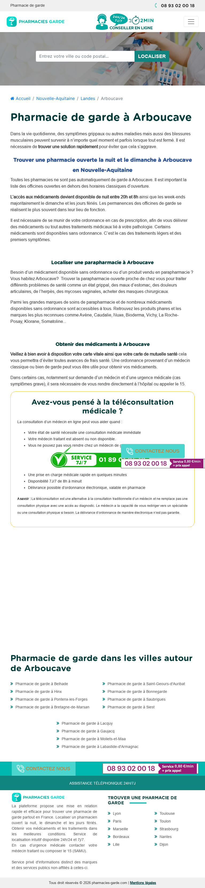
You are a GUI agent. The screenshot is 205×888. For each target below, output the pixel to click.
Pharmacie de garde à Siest (131, 707)
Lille (116, 844)
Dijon (163, 844)
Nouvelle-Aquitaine (55, 98)
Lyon (116, 813)
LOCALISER (152, 56)
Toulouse (167, 813)
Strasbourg (168, 829)
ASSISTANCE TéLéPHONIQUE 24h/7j (102, 783)
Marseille (120, 829)
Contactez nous (157, 451)
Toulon (165, 821)
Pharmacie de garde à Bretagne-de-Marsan (51, 707)
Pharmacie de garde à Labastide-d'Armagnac (100, 746)
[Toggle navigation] (191, 21)
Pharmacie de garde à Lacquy (87, 723)
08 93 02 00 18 (178, 6)
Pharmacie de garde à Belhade (41, 684)
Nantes (165, 837)
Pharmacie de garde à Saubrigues (136, 699)
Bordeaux (120, 837)
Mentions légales (143, 883)
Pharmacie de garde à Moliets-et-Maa (93, 739)
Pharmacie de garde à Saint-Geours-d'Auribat (146, 684)
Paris (116, 821)
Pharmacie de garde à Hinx (38, 691)
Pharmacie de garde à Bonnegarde (137, 691)
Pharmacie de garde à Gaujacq (88, 731)
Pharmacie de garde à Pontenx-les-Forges (51, 699)
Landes (88, 98)
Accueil (22, 98)
